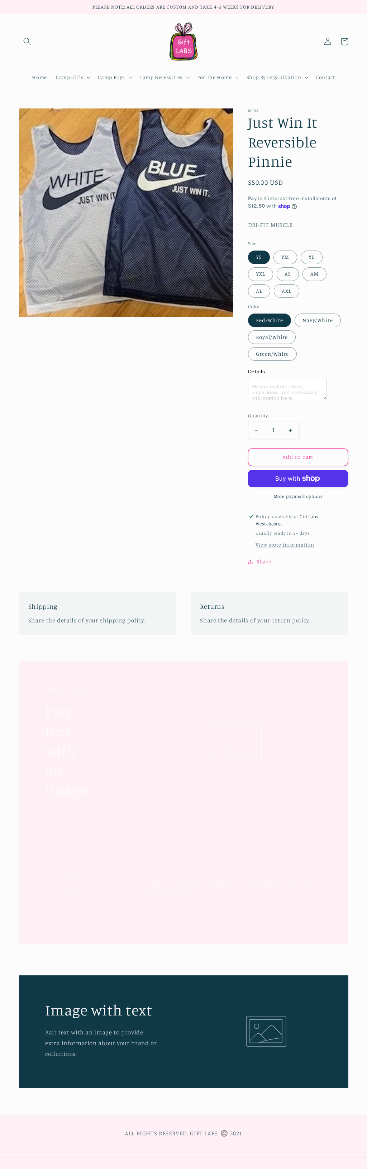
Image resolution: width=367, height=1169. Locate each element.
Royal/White (272, 337)
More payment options (298, 496)
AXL (286, 291)
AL (259, 291)
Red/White (269, 320)
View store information (285, 545)
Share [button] (264, 561)
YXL (260, 274)
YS (259, 257)
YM (285, 257)
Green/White (272, 354)
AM (314, 274)
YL (312, 257)
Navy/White (317, 320)
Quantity (258, 415)
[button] (27, 41)
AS (288, 274)
